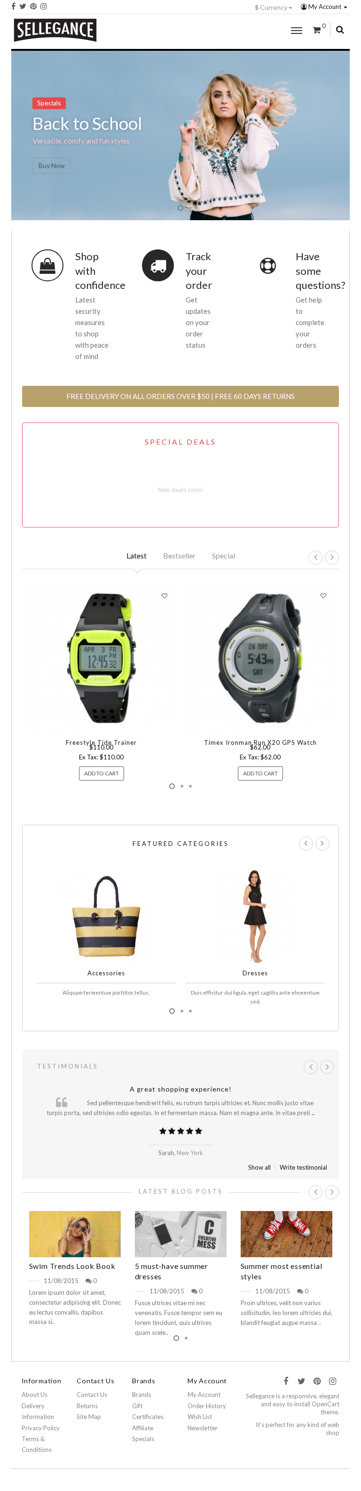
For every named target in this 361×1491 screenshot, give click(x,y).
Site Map (89, 1416)
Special (223, 555)
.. (313, 1112)
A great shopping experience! (181, 1089)
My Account (325, 6)
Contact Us (92, 1394)
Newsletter (203, 1428)
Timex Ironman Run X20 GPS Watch (260, 742)
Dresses (255, 973)
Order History (207, 1406)
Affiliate (142, 1428)
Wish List (200, 1416)
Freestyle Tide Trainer (101, 742)
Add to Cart (101, 773)
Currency (272, 7)
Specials (143, 1439)
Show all (259, 1167)
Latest (136, 555)
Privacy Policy (41, 1428)
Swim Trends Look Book (72, 1265)
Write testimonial (303, 1167)
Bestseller (179, 555)
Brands (141, 1394)
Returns (87, 1406)
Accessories (106, 973)
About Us (34, 1394)
